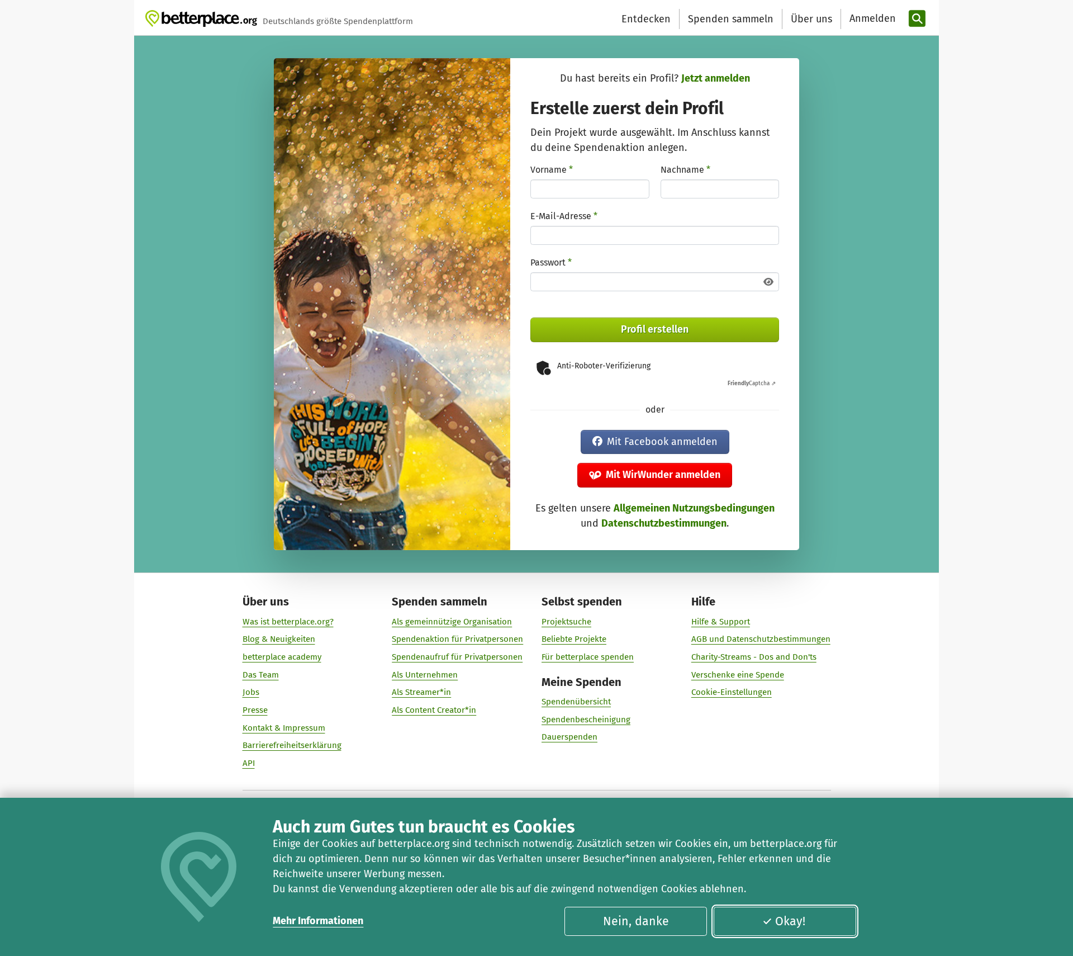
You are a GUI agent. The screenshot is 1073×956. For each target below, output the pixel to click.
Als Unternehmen (425, 675)
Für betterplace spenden (588, 657)
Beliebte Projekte (574, 639)
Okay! (790, 921)
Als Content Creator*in (434, 710)
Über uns (811, 19)
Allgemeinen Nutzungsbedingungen (694, 508)
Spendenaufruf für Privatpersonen (457, 657)
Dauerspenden (569, 737)
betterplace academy (282, 657)
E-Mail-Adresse (563, 216)
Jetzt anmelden (715, 78)
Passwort (551, 262)
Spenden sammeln (730, 19)
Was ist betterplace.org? (288, 622)
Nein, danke (636, 921)
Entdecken (646, 19)
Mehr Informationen (318, 921)
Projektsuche (566, 622)
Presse (255, 710)
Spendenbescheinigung (586, 719)
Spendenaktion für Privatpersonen (457, 639)
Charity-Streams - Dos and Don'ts (753, 657)
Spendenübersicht (576, 702)
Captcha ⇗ (752, 383)
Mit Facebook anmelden (662, 442)
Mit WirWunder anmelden (663, 474)
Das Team (261, 675)
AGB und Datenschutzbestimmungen (760, 639)
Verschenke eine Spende (737, 675)
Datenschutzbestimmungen (664, 523)
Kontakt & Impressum (284, 728)
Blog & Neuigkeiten (279, 639)
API (249, 763)
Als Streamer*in (421, 692)
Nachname (685, 169)
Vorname (551, 169)
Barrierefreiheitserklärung (292, 745)
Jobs (251, 692)
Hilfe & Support (720, 622)
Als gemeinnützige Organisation (452, 622)
